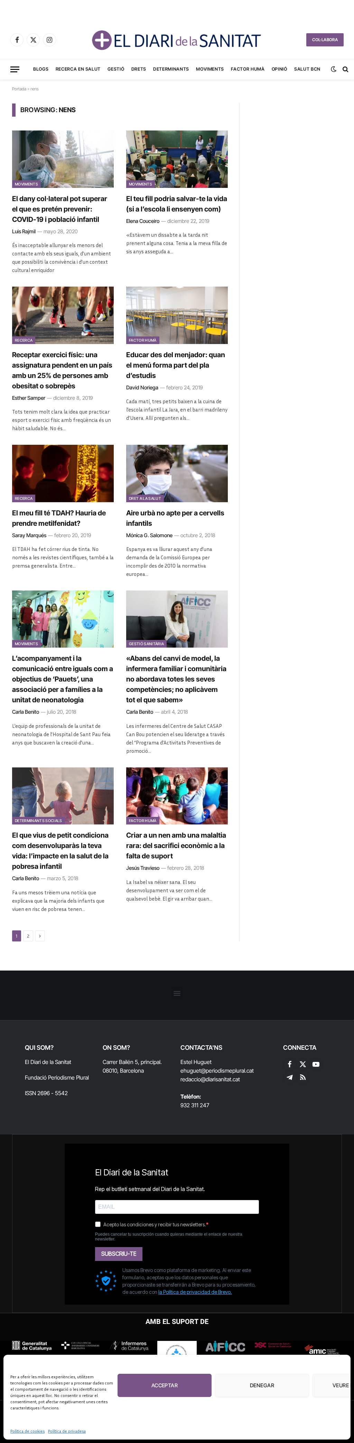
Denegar (262, 1385)
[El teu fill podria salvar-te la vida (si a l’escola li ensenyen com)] (177, 159)
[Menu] (14, 69)
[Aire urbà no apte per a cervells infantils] (177, 473)
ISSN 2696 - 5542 (46, 1093)
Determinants (171, 69)
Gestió (116, 69)
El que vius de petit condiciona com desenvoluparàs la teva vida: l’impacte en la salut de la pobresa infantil (60, 851)
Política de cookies (27, 1431)
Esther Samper (28, 398)
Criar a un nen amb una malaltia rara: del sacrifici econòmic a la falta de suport (176, 845)
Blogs (40, 69)
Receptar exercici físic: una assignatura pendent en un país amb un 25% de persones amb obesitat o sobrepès (62, 370)
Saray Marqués (29, 535)
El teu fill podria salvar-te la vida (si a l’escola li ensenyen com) (176, 204)
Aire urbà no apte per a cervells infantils (175, 518)
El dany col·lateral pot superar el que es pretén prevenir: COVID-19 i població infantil (59, 209)
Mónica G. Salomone (149, 535)
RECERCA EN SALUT (78, 69)
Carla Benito (25, 712)
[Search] (344, 69)
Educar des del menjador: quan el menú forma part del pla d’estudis (175, 365)
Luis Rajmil (24, 231)
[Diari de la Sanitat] (177, 40)
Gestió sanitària (146, 643)
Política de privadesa (67, 1431)
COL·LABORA (325, 39)
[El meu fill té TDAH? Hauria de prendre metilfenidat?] (63, 473)
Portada (19, 88)
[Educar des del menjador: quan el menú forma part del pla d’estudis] (177, 315)
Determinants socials (38, 820)
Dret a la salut (145, 498)
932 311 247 (194, 1105)
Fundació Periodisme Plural (57, 1077)
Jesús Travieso (142, 868)
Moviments (210, 69)
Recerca (23, 340)
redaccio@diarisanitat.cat (210, 1079)
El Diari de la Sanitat (48, 1061)
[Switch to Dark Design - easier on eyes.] (333, 69)
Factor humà (247, 69)
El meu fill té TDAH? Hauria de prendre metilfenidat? (59, 518)
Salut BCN (307, 69)
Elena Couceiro (142, 221)
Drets (138, 69)
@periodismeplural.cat (227, 1070)
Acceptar (164, 1385)
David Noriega (142, 387)
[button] (177, 993)
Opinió (279, 69)
